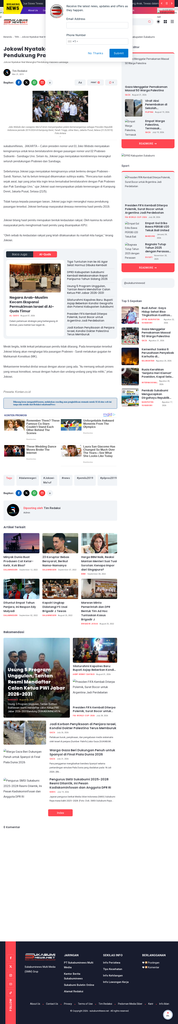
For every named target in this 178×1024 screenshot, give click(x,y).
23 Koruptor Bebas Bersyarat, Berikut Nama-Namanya (55, 561)
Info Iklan (164, 1003)
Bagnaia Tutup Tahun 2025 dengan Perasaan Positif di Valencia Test (158, 248)
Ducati (148, 257)
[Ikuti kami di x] (10, 966)
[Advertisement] (89, 926)
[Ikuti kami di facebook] (10, 957)
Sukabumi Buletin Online (79, 985)
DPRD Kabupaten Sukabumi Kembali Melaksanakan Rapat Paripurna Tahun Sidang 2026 (87, 275)
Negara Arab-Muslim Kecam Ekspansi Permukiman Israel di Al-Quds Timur (32, 304)
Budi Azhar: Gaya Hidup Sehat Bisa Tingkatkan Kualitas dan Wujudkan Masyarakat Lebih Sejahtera (156, 311)
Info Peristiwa (111, 962)
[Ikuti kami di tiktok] (10, 992)
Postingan (153, 962)
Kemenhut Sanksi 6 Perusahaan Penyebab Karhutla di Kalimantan (158, 353)
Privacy (68, 1003)
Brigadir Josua (89, 624)
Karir (150, 1003)
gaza (52, 732)
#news (66, 478)
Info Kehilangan (113, 975)
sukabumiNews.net (99, 1011)
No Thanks (95, 53)
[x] (26, 82)
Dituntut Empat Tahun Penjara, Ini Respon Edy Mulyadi (19, 607)
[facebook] (19, 493)
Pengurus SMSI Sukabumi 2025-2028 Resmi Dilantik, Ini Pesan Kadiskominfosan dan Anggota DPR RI (80, 783)
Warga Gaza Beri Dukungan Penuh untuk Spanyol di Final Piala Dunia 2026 (82, 752)
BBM (83, 574)
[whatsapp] (34, 82)
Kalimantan (148, 361)
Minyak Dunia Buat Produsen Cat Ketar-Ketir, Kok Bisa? (18, 561)
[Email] (42, 82)
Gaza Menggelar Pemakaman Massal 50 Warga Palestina (146, 89)
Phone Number (76, 35)
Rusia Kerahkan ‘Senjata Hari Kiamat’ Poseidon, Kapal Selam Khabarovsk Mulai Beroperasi (158, 373)
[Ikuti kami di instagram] (10, 975)
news (52, 792)
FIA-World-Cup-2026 (84, 715)
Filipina (149, 112)
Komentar (153, 967)
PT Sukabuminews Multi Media (78, 965)
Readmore (146, 143)
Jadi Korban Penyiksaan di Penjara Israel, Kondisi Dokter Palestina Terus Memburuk (90, 331)
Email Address (75, 19)
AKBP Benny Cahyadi (84, 674)
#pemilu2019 (85, 478)
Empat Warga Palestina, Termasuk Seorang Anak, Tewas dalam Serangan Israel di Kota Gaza (158, 124)
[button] (93, 96)
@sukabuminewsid (134, 283)
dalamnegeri (10, 570)
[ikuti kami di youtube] (10, 984)
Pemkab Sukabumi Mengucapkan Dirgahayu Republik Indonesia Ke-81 (155, 394)
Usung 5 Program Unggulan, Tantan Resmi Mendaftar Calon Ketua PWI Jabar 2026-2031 (88, 289)
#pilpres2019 (108, 478)
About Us (35, 1003)
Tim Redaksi (105, 1003)
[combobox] (73, 41)
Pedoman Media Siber (130, 1003)
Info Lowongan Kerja (116, 982)
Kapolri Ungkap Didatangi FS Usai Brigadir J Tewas (54, 607)
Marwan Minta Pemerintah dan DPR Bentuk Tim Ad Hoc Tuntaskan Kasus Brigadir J (95, 611)
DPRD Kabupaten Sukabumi (151, 321)
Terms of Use (85, 1003)
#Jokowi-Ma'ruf (49, 480)
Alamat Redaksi (73, 991)
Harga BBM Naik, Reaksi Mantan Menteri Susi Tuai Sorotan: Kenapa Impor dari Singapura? (99, 563)
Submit (119, 53)
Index (60, 813)
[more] (50, 82)
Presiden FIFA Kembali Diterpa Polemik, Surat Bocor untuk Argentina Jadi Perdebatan (87, 317)
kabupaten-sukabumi (148, 404)
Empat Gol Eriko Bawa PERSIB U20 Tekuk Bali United (157, 226)
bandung (13, 700)
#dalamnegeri (27, 478)
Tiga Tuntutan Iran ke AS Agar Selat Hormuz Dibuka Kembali (87, 263)
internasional (149, 382)
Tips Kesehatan (112, 969)
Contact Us (52, 1003)
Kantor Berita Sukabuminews (73, 976)
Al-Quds (45, 254)
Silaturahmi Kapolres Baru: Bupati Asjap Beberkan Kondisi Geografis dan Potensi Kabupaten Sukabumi (90, 303)
